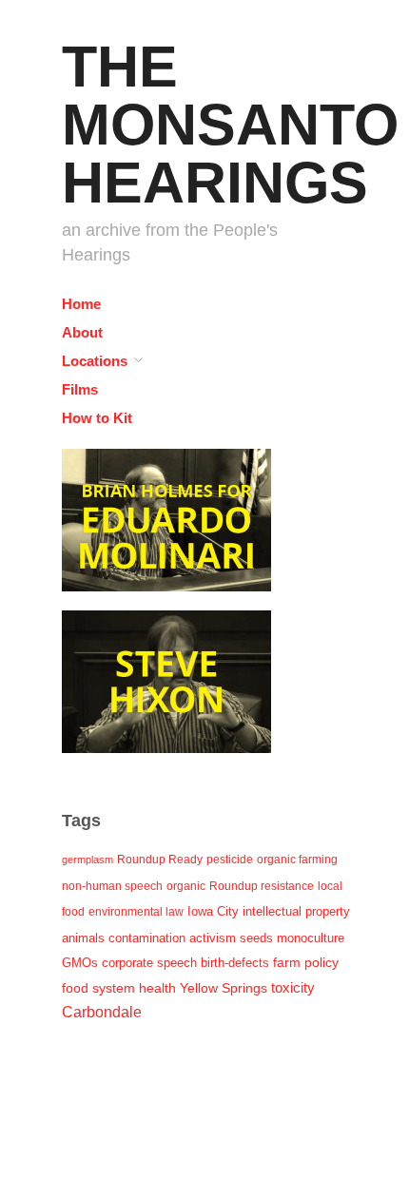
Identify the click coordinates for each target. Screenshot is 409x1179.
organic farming (297, 859)
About (82, 332)
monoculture (310, 938)
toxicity (293, 987)
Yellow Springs (223, 987)
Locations (94, 361)
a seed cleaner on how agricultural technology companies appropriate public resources (176, 703)
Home (81, 304)
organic (185, 886)
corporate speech (149, 963)
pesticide (229, 859)
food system (98, 988)
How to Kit (97, 418)
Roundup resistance (261, 886)
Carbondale (102, 1012)
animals (83, 938)
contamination (146, 938)
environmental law (136, 911)
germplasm (87, 859)
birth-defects (235, 963)
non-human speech (112, 886)
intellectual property (296, 911)
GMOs (80, 963)
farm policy (306, 963)
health (157, 987)
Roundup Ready (160, 859)
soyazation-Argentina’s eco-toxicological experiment (176, 551)
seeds (256, 938)
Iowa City (213, 911)
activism (212, 938)
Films (80, 389)
